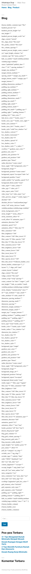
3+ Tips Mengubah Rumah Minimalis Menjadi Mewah (13, 538)
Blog (10, 7)
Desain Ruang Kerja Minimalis (14, 552)
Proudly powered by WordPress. (19, 570)
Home (4, 7)
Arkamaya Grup (8, 2)
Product (16, 7)
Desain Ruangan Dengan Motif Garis (15, 543)
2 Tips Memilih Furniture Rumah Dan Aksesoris (15, 548)
